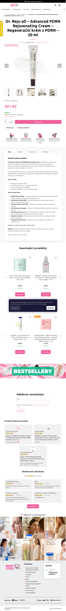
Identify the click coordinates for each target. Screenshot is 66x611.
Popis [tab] (9, 152)
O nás (27, 576)
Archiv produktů (30, 592)
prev (6, 277)
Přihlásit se (21, 410)
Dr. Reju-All (33, 39)
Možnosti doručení (10, 116)
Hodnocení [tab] (45, 152)
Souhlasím (51, 308)
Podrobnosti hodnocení (42, 42)
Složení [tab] (20, 152)
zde (45, 304)
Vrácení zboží (30, 590)
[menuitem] (5, 9)
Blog (27, 579)
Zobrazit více (33, 506)
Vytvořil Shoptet (56, 608)
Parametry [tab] (32, 152)
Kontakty (28, 574)
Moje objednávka (31, 572)
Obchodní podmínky (32, 581)
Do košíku (39, 122)
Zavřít (14, 130)
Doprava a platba (31, 588)
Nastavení (15, 308)
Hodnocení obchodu (33, 471)
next (60, 277)
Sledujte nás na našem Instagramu (35, 515)
